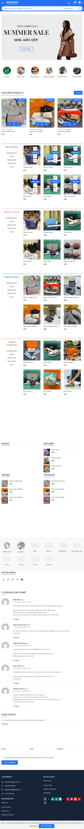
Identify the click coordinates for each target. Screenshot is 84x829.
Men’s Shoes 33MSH (36, 131)
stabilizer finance (19, 689)
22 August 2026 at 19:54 (23, 668)
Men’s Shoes (27, 196)
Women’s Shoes (46, 362)
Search (79, 8)
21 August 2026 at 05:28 (23, 602)
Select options (14, 124)
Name (4, 749)
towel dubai (17, 666)
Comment (5, 724)
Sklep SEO (16, 600)
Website (60, 749)
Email (32, 749)
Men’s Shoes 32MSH (64, 131)
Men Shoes (33, 129)
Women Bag (8, 129)
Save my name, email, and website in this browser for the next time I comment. (29, 757)
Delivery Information (50, 789)
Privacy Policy (48, 785)
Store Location (6, 807)
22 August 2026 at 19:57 (23, 691)
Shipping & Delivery (8, 815)
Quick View (18, 124)
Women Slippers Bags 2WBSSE (53, 326)
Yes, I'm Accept (46, 826)
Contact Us (5, 811)
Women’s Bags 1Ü (69, 196)
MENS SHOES (39, 129)
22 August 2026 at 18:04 (23, 645)
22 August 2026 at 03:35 (23, 627)
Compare (9, 124)
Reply (17, 619)
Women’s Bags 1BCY (8, 131)
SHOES (11, 156)
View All (78, 92)
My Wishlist (47, 793)
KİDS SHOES (12, 163)
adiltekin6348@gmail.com (13, 789)
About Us (5, 802)
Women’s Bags (28, 167)
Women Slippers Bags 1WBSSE (74, 297)
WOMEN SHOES (11, 153)
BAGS (3, 129)
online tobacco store (20, 625)
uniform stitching (19, 643)
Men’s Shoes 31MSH (70, 326)
